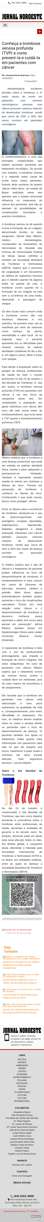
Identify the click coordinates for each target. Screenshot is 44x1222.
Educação (22, 1083)
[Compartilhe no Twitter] (40, 82)
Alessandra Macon (22, 1112)
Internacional (22, 1101)
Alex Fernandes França (22, 1115)
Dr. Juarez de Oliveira (22, 1124)
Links (22, 1055)
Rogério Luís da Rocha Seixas (22, 1153)
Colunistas (22, 1108)
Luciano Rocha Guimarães (22, 1139)
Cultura (22, 1095)
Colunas (22, 1080)
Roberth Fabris (22, 1150)
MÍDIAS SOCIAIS (22, 1182)
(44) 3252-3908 (22, 1196)
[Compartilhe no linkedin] (39, 82)
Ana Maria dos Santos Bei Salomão (22, 1118)
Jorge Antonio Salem (22, 1133)
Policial (22, 1086)
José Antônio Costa (22, 1136)
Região (22, 1068)
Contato (22, 1171)
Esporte (22, 1062)
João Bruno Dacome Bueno (22, 1130)
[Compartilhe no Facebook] (41, 82)
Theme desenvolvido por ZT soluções (20, 1211)
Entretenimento (22, 1077)
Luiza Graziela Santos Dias (22, 1142)
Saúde (22, 1089)
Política (22, 1059)
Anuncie (22, 1160)
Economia (22, 1074)
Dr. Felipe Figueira (22, 1121)
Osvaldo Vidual (22, 1148)
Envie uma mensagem (22, 1176)
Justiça (22, 1071)
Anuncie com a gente (22, 1164)
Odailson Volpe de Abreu (22, 1145)
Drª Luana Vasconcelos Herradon (22, 1127)
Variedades (22, 1065)
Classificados (22, 1092)
